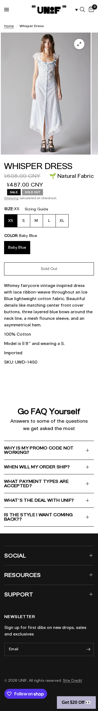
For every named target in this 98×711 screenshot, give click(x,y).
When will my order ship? (37, 466)
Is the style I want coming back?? (38, 517)
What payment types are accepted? (36, 483)
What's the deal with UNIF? (39, 500)
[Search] (82, 9)
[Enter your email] (88, 649)
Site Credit (72, 680)
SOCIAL (15, 555)
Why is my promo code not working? (39, 450)
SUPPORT (18, 594)
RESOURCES (22, 575)
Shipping (11, 198)
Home (9, 26)
